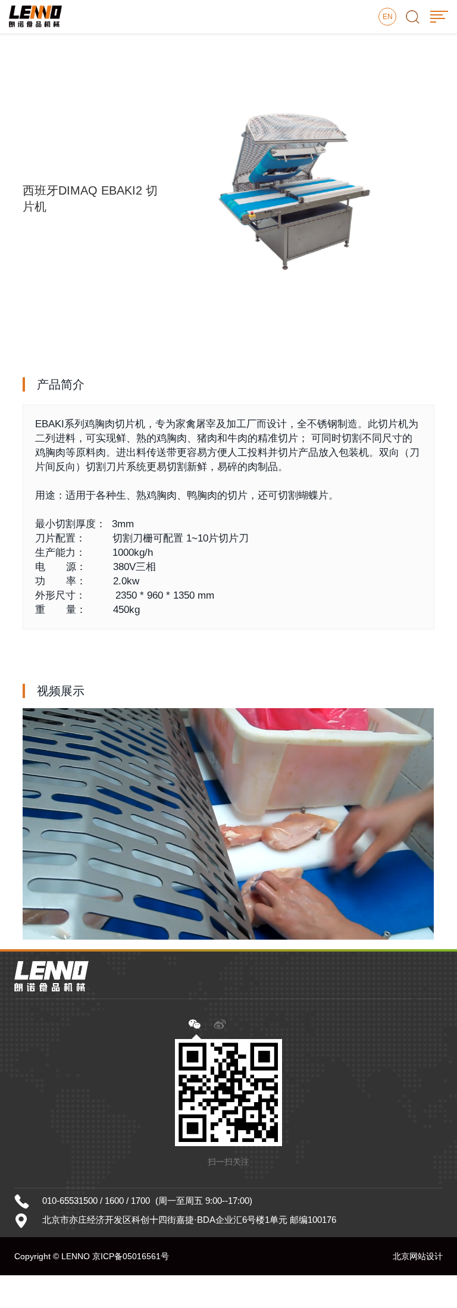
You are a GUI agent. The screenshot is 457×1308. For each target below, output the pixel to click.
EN (388, 16)
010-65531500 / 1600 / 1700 (96, 1201)
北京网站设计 (418, 1256)
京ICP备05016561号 (130, 1256)
